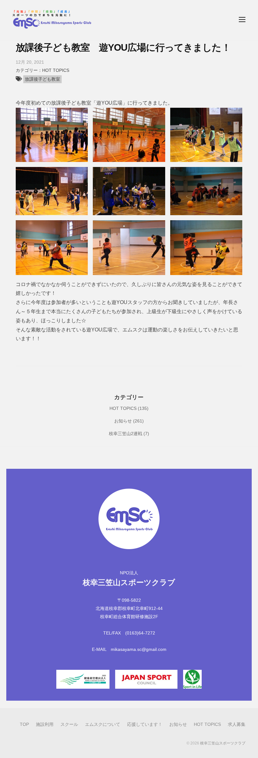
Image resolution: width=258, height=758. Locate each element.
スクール (69, 724)
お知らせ (123, 420)
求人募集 (236, 724)
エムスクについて (102, 724)
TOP (24, 724)
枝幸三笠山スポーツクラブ (222, 743)
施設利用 (44, 724)
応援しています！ (144, 724)
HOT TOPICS (55, 70)
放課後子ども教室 (42, 79)
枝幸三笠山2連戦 (125, 433)
